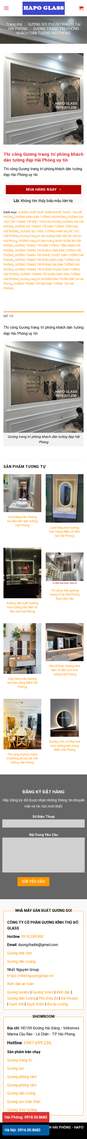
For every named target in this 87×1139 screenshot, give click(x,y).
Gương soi (15, 1068)
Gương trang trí (19, 1060)
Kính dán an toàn (20, 984)
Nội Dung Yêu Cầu (43, 835)
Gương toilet (42, 992)
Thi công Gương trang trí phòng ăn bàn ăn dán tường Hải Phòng (22, 758)
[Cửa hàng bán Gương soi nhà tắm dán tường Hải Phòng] (22, 493)
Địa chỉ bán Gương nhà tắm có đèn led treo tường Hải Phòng (64, 670)
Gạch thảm (35, 1004)
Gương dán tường (21, 961)
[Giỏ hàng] (81, 8)
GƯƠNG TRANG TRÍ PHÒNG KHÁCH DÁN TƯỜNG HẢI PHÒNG (47, 31)
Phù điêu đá (48, 998)
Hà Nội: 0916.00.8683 (22, 1130)
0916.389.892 (32, 936)
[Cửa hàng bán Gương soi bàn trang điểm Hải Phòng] (22, 648)
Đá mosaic (69, 998)
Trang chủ (14, 24)
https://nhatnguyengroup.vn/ (30, 975)
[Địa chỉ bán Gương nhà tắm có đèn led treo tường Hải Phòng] (65, 642)
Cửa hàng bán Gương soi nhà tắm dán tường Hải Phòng (22, 521)
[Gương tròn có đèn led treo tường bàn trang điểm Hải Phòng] (65, 718)
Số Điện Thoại (43, 817)
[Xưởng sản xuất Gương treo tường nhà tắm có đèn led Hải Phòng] (22, 573)
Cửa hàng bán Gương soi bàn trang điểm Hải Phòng (22, 683)
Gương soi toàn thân (23, 1101)
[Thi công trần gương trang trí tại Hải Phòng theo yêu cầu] (65, 567)
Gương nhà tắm (19, 953)
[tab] (43, 316)
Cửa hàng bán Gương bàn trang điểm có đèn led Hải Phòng (64, 531)
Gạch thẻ (16, 1004)
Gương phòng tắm (21, 1077)
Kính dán (63, 992)
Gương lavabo (18, 992)
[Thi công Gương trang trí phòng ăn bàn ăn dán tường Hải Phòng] (22, 724)
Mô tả (8, 316)
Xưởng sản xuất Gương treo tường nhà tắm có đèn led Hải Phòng (22, 607)
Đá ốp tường (57, 1004)
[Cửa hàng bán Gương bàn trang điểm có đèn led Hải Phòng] (65, 498)
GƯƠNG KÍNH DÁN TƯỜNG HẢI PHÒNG (40, 217)
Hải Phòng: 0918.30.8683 (26, 1117)
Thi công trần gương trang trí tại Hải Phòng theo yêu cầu (65, 594)
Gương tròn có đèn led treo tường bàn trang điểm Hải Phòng (64, 745)
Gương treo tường (22, 1110)
